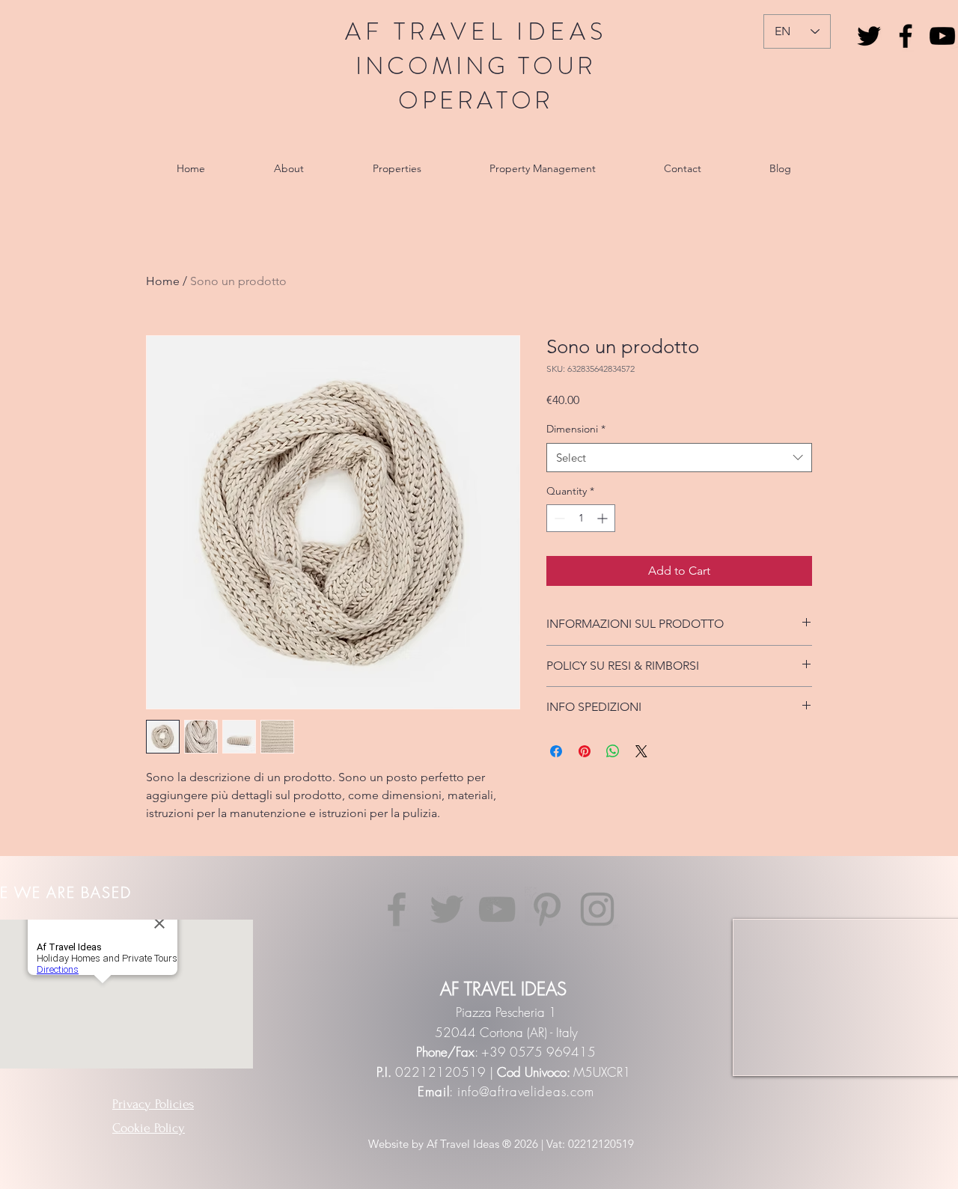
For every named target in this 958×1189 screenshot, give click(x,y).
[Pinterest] (547, 909)
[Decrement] (558, 518)
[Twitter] (446, 909)
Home (163, 281)
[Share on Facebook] (556, 751)
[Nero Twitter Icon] (869, 36)
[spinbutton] (580, 518)
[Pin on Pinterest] (585, 751)
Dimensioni (575, 428)
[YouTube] (942, 36)
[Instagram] (597, 909)
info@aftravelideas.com (525, 1091)
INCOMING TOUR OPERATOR (476, 83)
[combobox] (679, 457)
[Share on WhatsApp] (613, 751)
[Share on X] (641, 751)
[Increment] (603, 518)
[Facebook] (905, 36)
